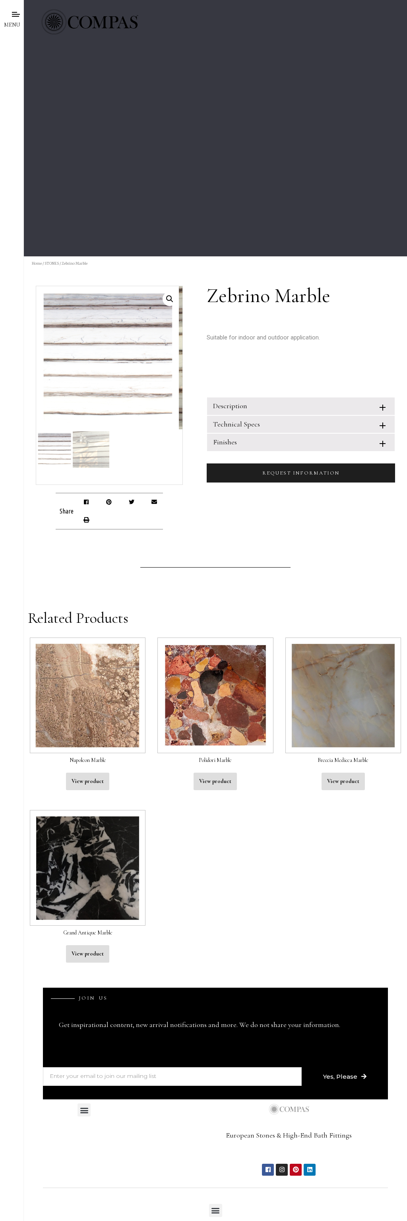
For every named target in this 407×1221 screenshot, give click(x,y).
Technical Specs (236, 424)
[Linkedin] (310, 1170)
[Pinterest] (296, 1170)
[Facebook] (268, 1170)
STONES (52, 263)
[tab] (301, 406)
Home (37, 263)
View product (88, 781)
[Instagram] (282, 1170)
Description (230, 405)
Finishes (225, 442)
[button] (86, 502)
